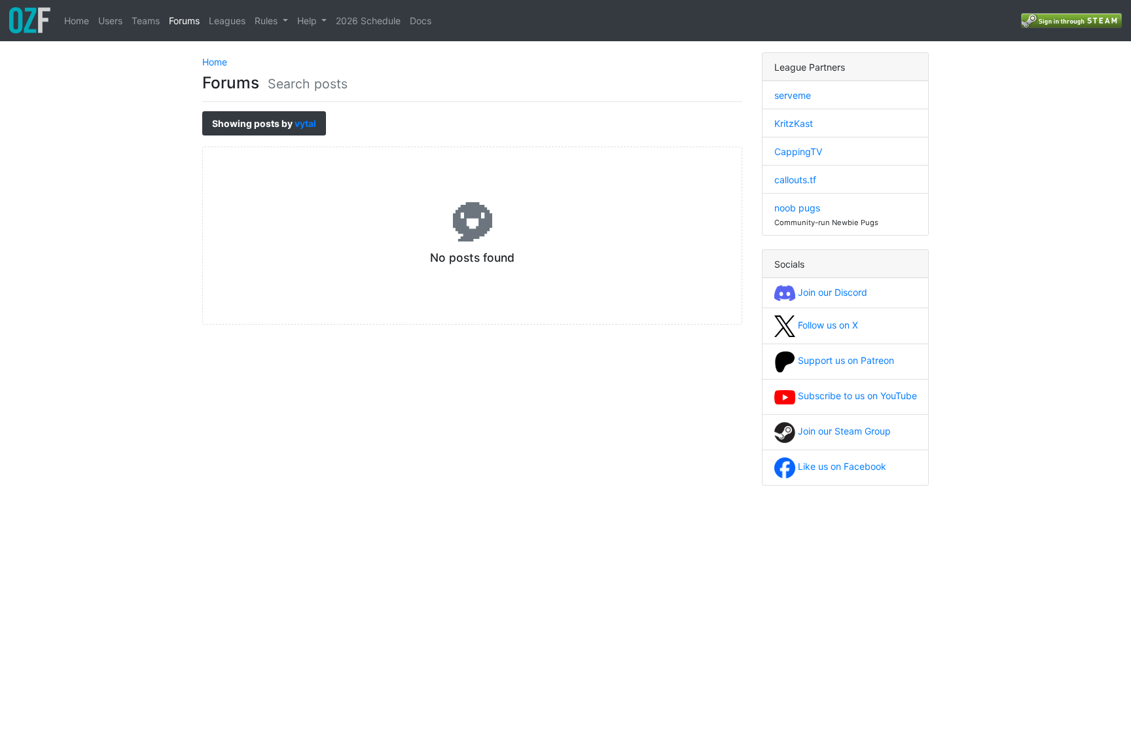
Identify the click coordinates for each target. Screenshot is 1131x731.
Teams (146, 20)
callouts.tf (795, 179)
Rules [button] (267, 20)
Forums (184, 20)
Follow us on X (826, 324)
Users (110, 20)
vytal (305, 123)
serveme (792, 95)
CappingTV (798, 151)
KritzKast (793, 123)
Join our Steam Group (843, 431)
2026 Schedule (368, 20)
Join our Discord (831, 292)
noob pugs (797, 207)
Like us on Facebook (840, 466)
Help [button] (308, 20)
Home (76, 20)
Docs (420, 20)
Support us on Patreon (844, 360)
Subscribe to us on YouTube (856, 395)
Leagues (227, 20)
